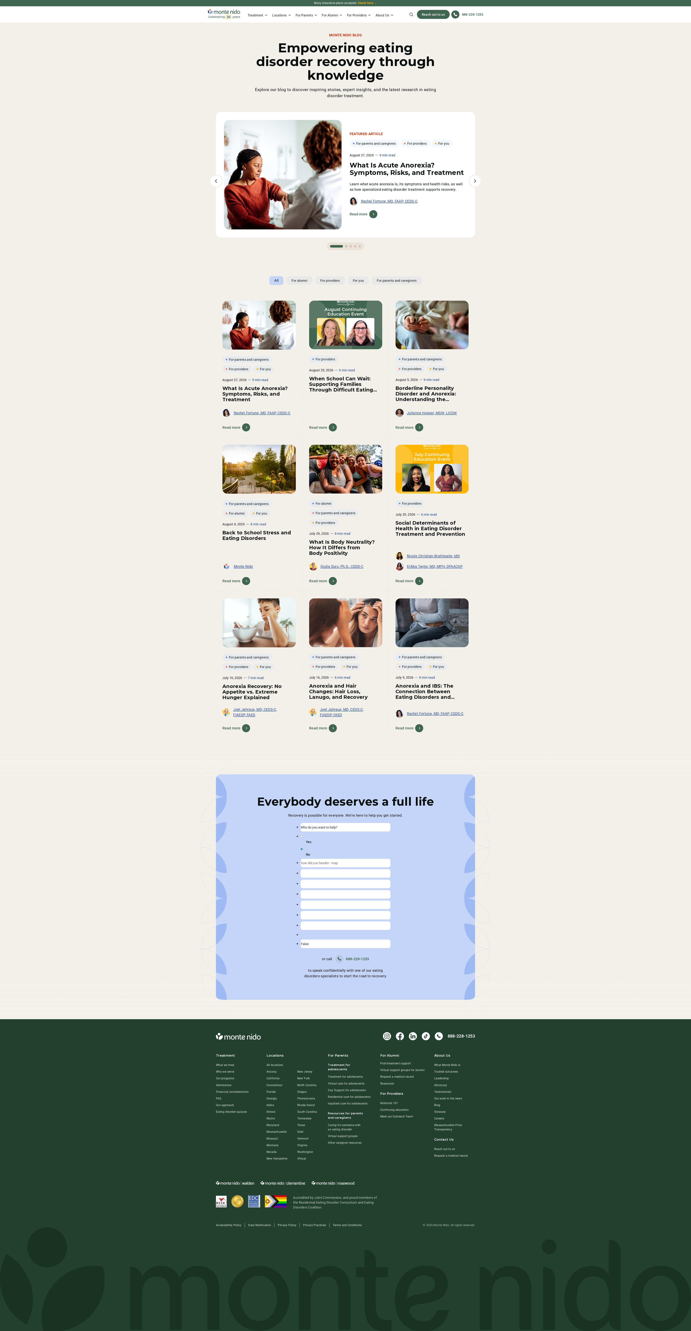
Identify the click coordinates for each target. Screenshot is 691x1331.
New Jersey (305, 1071)
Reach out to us (433, 14)
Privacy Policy (287, 1225)
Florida (271, 1092)
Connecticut (274, 1085)
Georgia (272, 1098)
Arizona (272, 1071)
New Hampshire (277, 1158)
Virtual (301, 1158)
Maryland (273, 1125)
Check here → (367, 3)
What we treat (225, 1065)
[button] (257, 14)
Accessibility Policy (228, 1225)
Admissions (224, 1085)
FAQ (218, 1098)
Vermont (303, 1138)
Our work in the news (448, 1098)
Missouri (272, 1138)
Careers (439, 1118)
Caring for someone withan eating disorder (344, 1127)
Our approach (225, 1105)
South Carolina (307, 1111)
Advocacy (440, 1085)
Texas (301, 1125)
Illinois (271, 1111)
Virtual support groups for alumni (402, 1070)
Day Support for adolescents (347, 1090)
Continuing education (394, 1110)
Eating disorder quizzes (231, 1111)
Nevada (272, 1152)
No (308, 854)
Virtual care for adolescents (346, 1083)
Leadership (441, 1078)
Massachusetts (277, 1131)
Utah (300, 1131)
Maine (271, 1118)
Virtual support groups (343, 1136)
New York (303, 1078)
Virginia (302, 1145)
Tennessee (304, 1118)
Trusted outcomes (446, 1071)
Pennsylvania (306, 1098)
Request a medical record (397, 1076)
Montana (273, 1145)
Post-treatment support (395, 1063)
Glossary (440, 1111)
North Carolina (307, 1085)
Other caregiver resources (345, 1142)
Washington (305, 1152)
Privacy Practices (314, 1225)
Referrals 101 (389, 1103)
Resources (387, 1083)
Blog (437, 1105)
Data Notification (259, 1225)
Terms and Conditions (347, 1225)
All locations (275, 1065)
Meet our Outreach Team (396, 1116)
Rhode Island (306, 1105)
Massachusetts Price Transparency (448, 1127)
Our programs (225, 1078)
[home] (224, 14)
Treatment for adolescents (345, 1076)
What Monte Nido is (447, 1065)
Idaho (270, 1105)
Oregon (302, 1092)
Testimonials (442, 1092)
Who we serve (225, 1071)
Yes (308, 842)
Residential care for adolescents (349, 1097)
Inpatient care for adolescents (347, 1103)
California (273, 1078)
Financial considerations (232, 1092)
